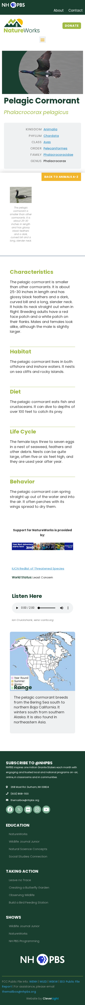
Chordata (51, 136)
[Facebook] (10, 809)
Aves (47, 142)
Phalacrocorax (54, 161)
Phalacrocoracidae (58, 155)
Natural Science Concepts (28, 849)
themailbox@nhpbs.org (19, 992)
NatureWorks (18, 834)
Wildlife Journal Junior (24, 841)
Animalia (50, 129)
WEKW (53, 982)
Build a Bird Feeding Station (28, 902)
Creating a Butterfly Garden (29, 887)
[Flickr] (28, 809)
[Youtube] (46, 809)
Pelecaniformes (55, 148)
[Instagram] (37, 809)
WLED (43, 982)
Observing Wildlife (22, 895)
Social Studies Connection (28, 856)
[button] (42, 39)
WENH (33, 982)
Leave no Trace (20, 880)
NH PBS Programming (24, 941)
